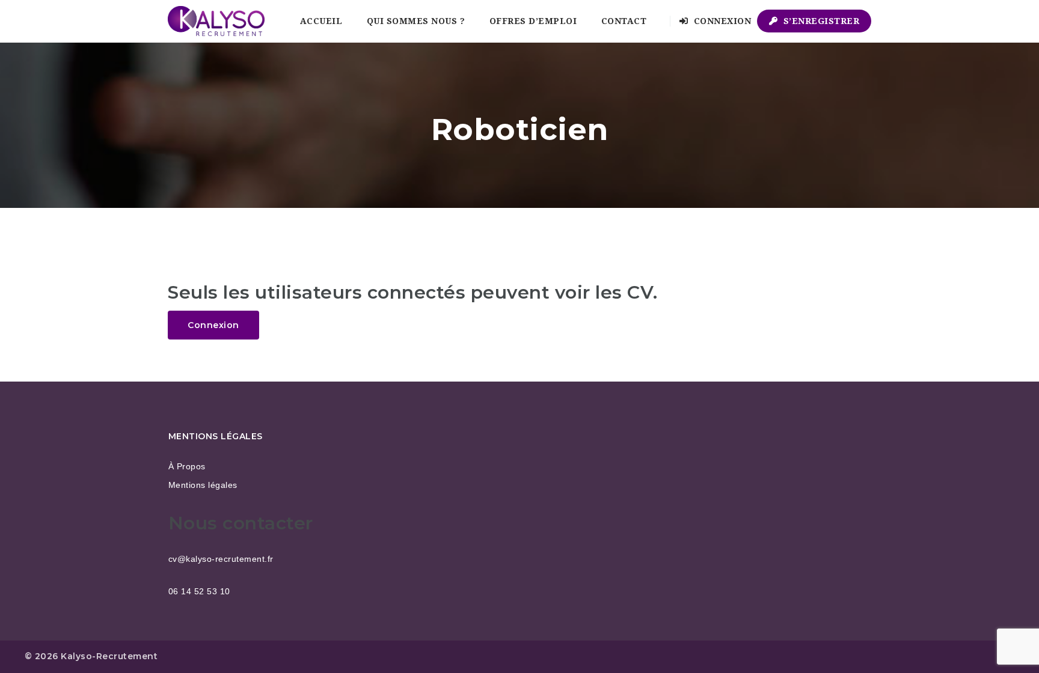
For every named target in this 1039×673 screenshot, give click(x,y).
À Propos (187, 466)
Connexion (721, 21)
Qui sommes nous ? (416, 21)
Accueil (321, 21)
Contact (624, 21)
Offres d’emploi (533, 21)
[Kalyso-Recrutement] (216, 21)
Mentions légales (203, 485)
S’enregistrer (819, 21)
